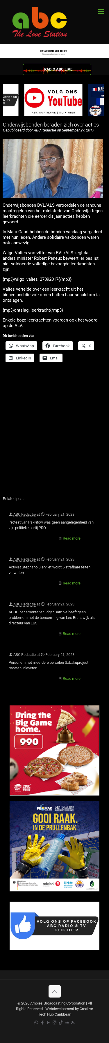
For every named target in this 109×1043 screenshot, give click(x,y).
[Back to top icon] (55, 991)
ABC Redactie (24, 514)
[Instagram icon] (54, 1022)
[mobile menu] (101, 12)
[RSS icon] (73, 1022)
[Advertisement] (54, 433)
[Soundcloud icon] (67, 1022)
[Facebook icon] (42, 1022)
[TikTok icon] (60, 1022)
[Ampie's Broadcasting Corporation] (45, 22)
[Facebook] (54, 949)
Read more (72, 538)
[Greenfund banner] (54, 890)
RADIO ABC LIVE (58, 69)
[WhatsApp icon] (36, 1022)
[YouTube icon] (48, 1022)
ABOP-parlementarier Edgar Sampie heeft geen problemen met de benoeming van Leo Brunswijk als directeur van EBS (52, 617)
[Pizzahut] (54, 794)
